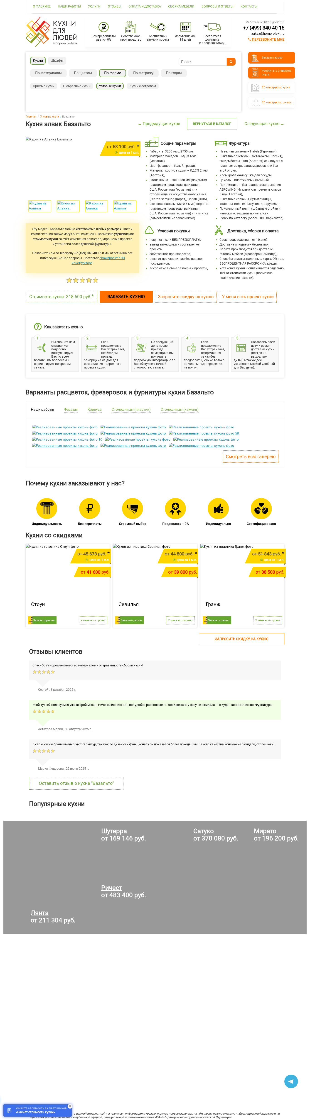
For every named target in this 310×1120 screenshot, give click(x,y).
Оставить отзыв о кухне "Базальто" (76, 783)
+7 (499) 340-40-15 (263, 28)
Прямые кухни (43, 86)
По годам (174, 73)
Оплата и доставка (144, 6)
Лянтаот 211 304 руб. (53, 916)
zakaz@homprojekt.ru (267, 34)
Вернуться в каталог (212, 124)
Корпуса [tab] (95, 409)
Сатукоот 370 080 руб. (215, 834)
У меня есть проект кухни (248, 296)
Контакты (249, 6)
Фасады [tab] (71, 409)
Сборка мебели (181, 6)
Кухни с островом (143, 86)
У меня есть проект (93, 620)
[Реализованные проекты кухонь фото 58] (204, 433)
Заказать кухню (126, 296)
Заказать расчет (44, 620)
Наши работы (69, 6)
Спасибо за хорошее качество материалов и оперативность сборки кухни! (87, 665)
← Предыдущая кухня (159, 123)
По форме (112, 73)
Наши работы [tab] (42, 409)
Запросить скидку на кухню (186, 296)
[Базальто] (39, 206)
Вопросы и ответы (217, 6)
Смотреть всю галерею (251, 456)
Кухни (38, 60)
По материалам (48, 73)
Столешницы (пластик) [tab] (131, 409)
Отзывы (114, 6)
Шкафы (57, 60)
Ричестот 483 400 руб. (123, 891)
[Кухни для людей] (51, 46)
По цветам (83, 73)
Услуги (94, 6)
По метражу (143, 73)
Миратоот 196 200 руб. (276, 834)
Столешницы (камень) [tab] (180, 409)
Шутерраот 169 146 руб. (123, 834)
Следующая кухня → (264, 123)
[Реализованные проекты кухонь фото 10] (67, 439)
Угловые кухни (110, 86)
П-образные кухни (76, 86)
